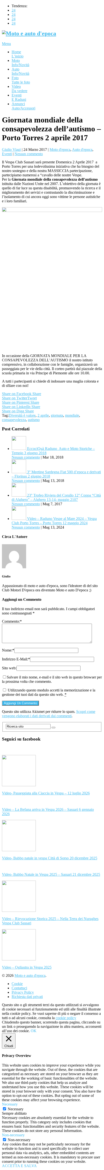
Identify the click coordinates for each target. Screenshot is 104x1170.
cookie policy (66, 1018)
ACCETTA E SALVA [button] (19, 1166)
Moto (20, 62)
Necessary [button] (10, 1104)
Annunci (23, 106)
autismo (34, 420)
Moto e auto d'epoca (30, 975)
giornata (57, 415)
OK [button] (34, 1031)
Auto (20, 71)
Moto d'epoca (60, 149)
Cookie (17, 984)
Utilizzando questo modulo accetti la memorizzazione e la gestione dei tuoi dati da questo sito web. (48, 692)
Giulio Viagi (11, 149)
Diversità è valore (22, 415)
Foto (21, 80)
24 (13, 10)
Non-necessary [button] (13, 1135)
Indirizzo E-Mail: (16, 659)
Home (17, 54)
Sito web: (9, 668)
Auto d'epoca (82, 149)
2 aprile (43, 415)
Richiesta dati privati (27, 997)
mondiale (72, 415)
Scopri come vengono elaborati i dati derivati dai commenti (48, 714)
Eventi (19, 97)
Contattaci (19, 988)
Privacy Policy (23, 992)
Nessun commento (29, 154)
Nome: (8, 650)
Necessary (15, 1109)
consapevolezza (14, 420)
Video (19, 88)
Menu (6, 44)
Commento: (12, 621)
